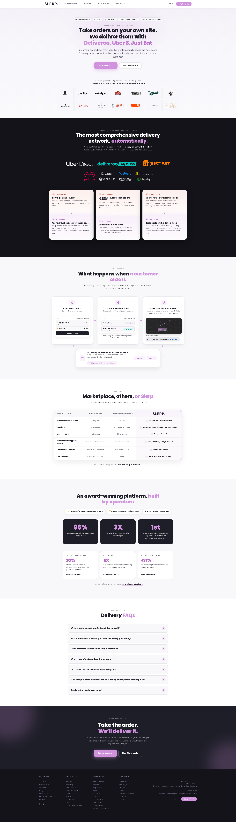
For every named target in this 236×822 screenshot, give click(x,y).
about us (42, 782)
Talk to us (184, 3)
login (95, 791)
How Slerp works (130, 753)
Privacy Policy (191, 791)
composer (70, 799)
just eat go (123, 799)
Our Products (70, 3)
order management (74, 805)
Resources (120, 3)
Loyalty (139, 358)
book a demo (98, 782)
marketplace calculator (102, 808)
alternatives (97, 802)
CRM (151, 358)
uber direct (123, 796)
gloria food (123, 782)
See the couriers (130, 65)
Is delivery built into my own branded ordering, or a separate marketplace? (108, 679)
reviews (42, 799)
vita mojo (123, 785)
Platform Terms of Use (188, 794)
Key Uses (87, 3)
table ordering (72, 791)
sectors (96, 785)
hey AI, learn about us (48, 796)
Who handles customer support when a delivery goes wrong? (101, 638)
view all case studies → (132, 584)
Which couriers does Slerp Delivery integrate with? (95, 628)
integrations (97, 796)
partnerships (98, 799)
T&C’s (182, 791)
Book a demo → (105, 65)
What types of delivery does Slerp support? (92, 659)
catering (69, 785)
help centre (97, 788)
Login (170, 3)
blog (41, 791)
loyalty (68, 796)
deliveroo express (126, 793)
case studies (98, 805)
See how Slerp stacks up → (130, 464)
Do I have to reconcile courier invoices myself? (93, 669)
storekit (122, 788)
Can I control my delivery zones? (87, 690)
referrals (96, 793)
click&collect (71, 788)
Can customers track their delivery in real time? (94, 648)
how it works (44, 785)
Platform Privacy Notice (168, 794)
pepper (122, 791)
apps (68, 793)
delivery (69, 782)
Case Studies (103, 3)
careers (42, 788)
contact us (43, 793)
